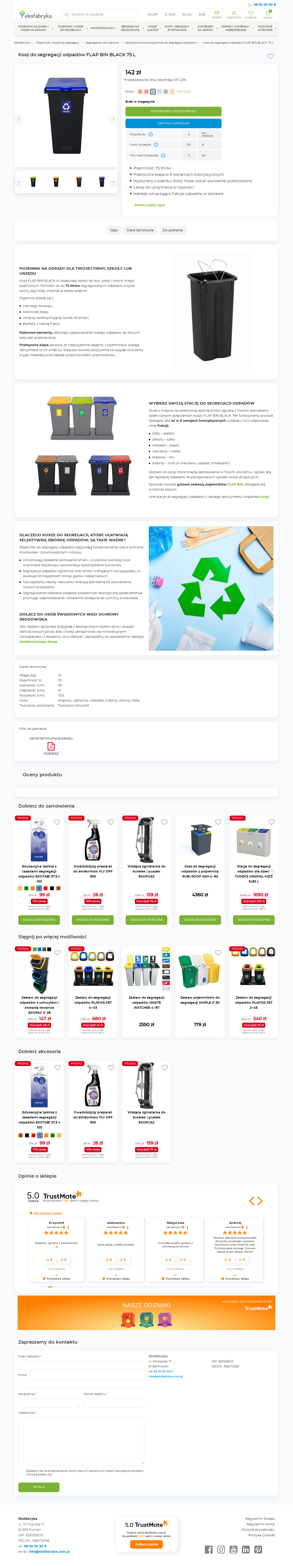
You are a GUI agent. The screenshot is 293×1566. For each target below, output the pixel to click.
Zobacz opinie (146, 1544)
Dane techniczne (140, 230)
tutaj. (265, 497)
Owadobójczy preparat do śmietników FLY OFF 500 (93, 871)
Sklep (152, 14)
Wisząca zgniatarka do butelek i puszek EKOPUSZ (146, 871)
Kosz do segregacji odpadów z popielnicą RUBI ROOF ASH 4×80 (200, 871)
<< (19, 182)
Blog (187, 14)
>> (113, 182)
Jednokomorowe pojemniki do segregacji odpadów (161, 42)
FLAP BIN (235, 484)
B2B (202, 14)
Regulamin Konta (261, 1524)
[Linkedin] (246, 1550)
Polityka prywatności (258, 1529)
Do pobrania (173, 230)
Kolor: (130, 91)
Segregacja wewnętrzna (102, 42)
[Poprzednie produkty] (21, 871)
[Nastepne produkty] (272, 871)
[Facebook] (209, 1550)
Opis (114, 230)
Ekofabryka (22, 42)
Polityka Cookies (261, 1535)
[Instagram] (221, 1550)
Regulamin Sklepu (260, 1519)
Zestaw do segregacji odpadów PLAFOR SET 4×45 (93, 1002)
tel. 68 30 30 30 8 (161, 1371)
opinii (80, 1200)
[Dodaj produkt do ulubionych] (270, 56)
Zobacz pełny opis (150, 205)
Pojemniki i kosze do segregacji (57, 42)
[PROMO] (39, 861)
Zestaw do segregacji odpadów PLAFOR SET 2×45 (253, 1002)
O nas (170, 14)
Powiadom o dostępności (173, 111)
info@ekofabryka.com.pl (166, 1376)
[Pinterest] (258, 1550)
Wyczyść (184, 91)
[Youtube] (233, 1550)
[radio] (140, 91)
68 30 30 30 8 (265, 4)
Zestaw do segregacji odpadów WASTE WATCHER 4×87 (146, 1002)
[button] (252, 1201)
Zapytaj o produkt (174, 123)
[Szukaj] (67, 14)
